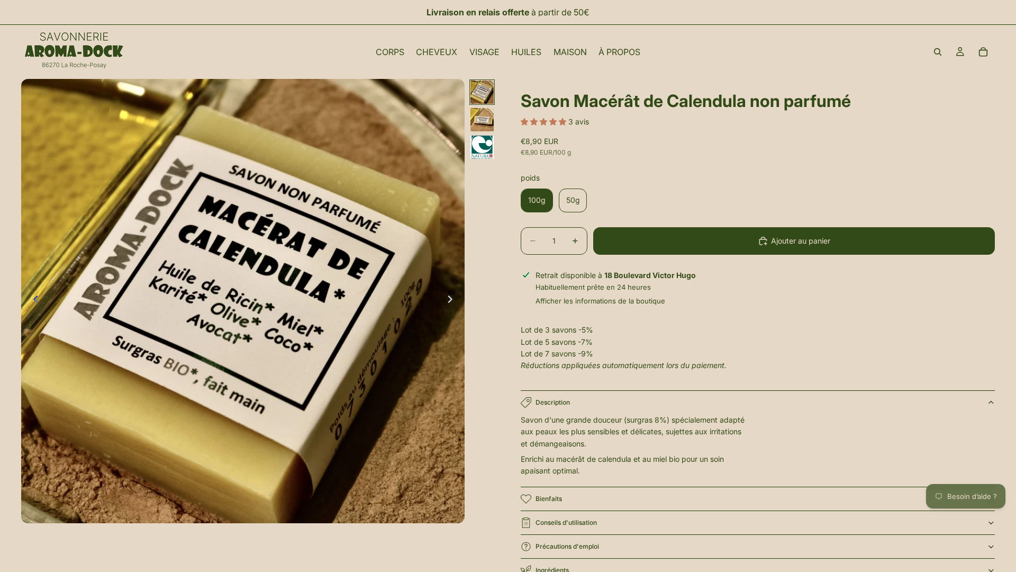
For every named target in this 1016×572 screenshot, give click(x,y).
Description (553, 402)
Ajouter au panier (800, 240)
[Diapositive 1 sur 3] (482, 92)
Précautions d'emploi (567, 546)
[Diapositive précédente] (32, 301)
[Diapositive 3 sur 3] (482, 147)
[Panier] (983, 52)
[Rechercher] (937, 52)
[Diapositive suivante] (453, 301)
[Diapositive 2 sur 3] (482, 119)
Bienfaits (549, 499)
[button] (544, 121)
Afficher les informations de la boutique (600, 301)
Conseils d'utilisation (566, 522)
